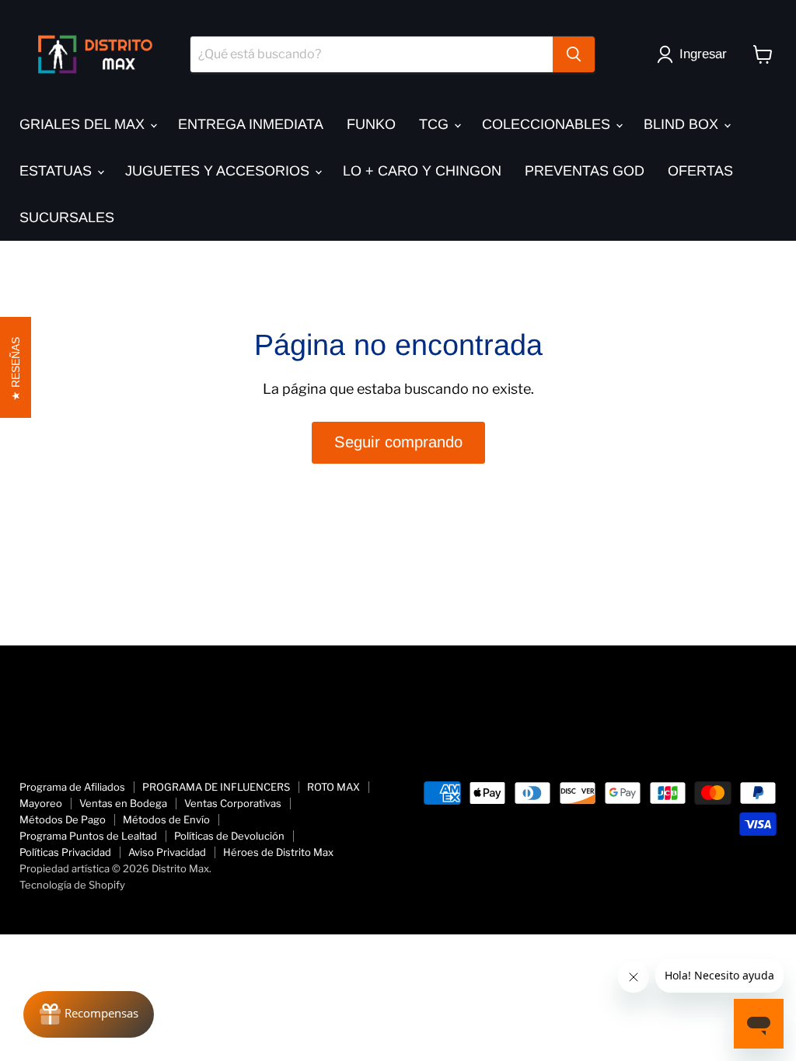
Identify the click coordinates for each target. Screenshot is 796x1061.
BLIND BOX (683, 124)
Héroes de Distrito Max (278, 852)
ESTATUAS (57, 171)
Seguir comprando (398, 441)
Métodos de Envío (166, 819)
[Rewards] (88, 1014)
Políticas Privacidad (65, 852)
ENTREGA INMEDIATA (250, 124)
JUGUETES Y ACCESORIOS (219, 171)
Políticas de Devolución (229, 836)
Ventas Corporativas (232, 803)
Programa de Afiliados (72, 787)
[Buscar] (574, 54)
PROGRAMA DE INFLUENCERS (216, 787)
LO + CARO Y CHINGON (422, 171)
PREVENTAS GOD (584, 171)
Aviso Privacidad (167, 852)
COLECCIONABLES (548, 124)
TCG (435, 124)
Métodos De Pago (62, 819)
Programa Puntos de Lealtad (88, 836)
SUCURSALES (66, 217)
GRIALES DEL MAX (83, 124)
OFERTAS (700, 171)
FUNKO (371, 124)
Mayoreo (40, 803)
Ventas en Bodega (123, 803)
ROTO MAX (333, 787)
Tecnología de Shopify (72, 884)
